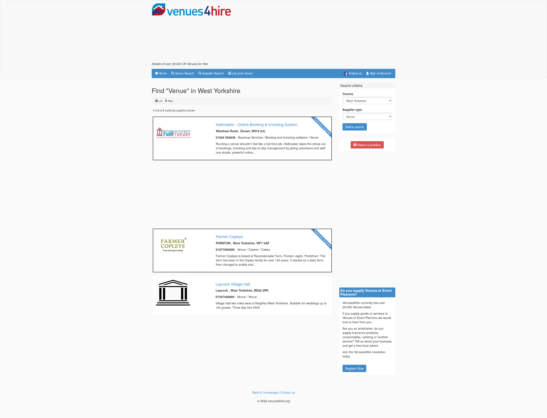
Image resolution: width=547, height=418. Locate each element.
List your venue (242, 73)
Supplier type (352, 109)
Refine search (354, 127)
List (160, 100)
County (348, 94)
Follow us (355, 73)
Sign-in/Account (380, 73)
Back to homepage (265, 392)
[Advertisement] (317, 32)
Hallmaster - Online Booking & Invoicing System (256, 124)
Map (170, 100)
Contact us (287, 392)
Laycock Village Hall (233, 284)
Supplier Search (212, 73)
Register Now (354, 368)
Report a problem (368, 145)
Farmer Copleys (229, 236)
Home (162, 73)
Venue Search (184, 73)
